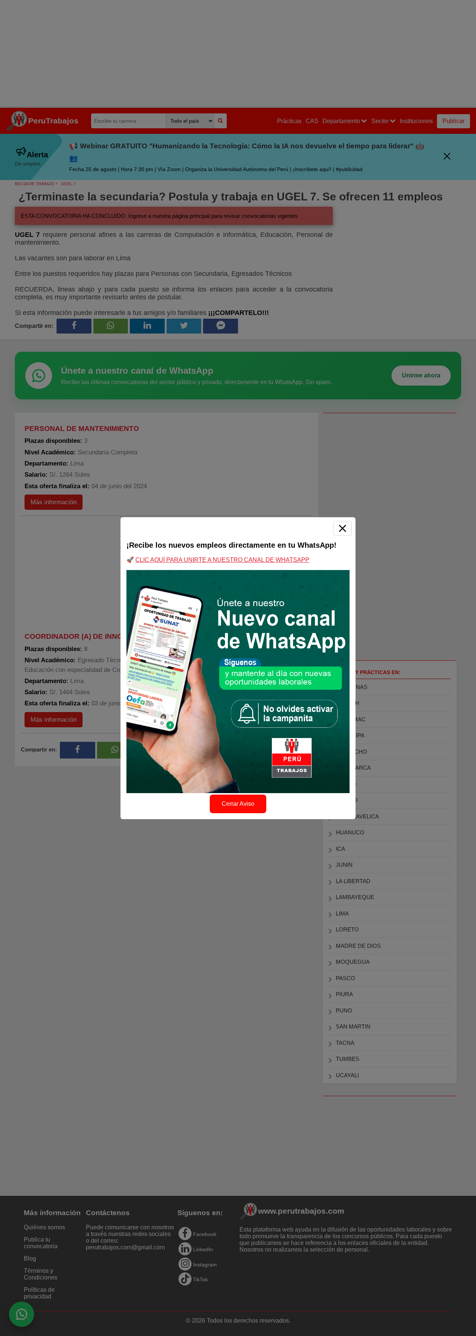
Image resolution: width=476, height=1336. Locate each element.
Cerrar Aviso (238, 804)
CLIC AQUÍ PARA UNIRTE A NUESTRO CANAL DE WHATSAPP (222, 560)
